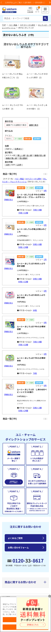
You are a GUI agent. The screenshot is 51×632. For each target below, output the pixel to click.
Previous (1, 2)
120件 (19, 164)
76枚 (35, 373)
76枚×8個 (37, 209)
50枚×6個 (37, 244)
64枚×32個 (23, 281)
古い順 (29, 155)
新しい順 (21, 155)
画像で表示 (33, 125)
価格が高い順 (11, 158)
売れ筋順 (23, 158)
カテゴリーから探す (27, 25)
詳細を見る (8, 199)
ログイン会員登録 (30, 11)
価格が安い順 (40, 155)
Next (49, 2)
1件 (45, 259)
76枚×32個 (23, 212)
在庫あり (18, 148)
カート (37, 10)
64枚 (35, 310)
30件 (8, 164)
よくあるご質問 (15, 538)
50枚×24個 (23, 247)
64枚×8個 (37, 278)
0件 (45, 190)
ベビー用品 (13, 25)
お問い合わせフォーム (18, 547)
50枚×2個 (37, 407)
